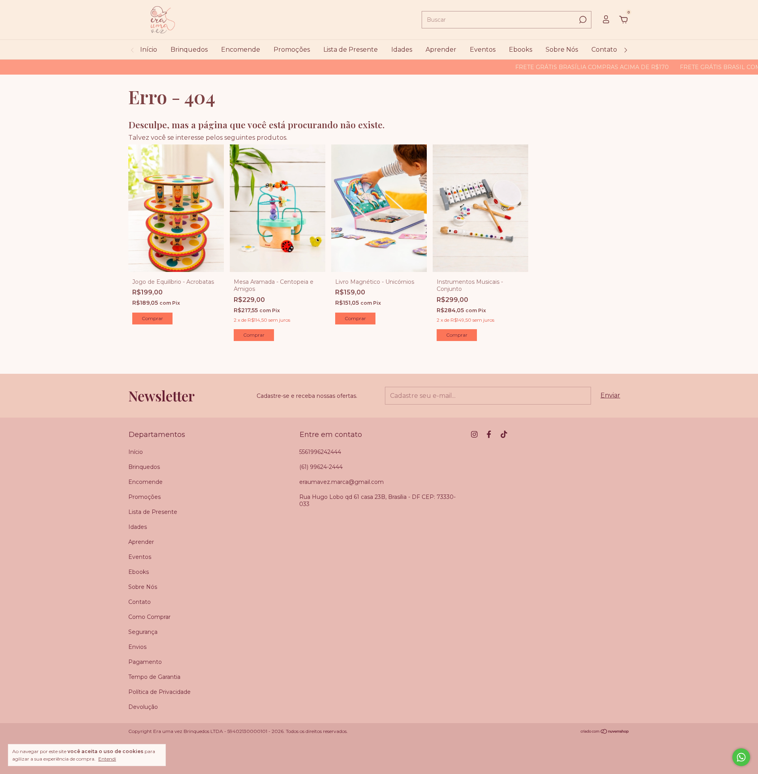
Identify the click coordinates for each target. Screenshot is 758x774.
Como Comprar (149, 616)
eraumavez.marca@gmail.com (341, 481)
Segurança (143, 631)
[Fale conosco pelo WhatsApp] (741, 757)
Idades (401, 49)
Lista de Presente (350, 49)
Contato (604, 49)
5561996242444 (320, 451)
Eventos (482, 49)
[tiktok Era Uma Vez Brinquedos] (504, 434)
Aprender (441, 49)
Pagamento (145, 661)
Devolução (143, 706)
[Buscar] (582, 20)
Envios (137, 646)
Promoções (292, 49)
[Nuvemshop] (605, 732)
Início (148, 49)
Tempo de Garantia (154, 676)
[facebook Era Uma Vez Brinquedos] (489, 434)
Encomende (240, 49)
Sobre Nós (562, 49)
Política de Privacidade (159, 691)
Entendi (107, 759)
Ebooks (520, 49)
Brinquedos (189, 49)
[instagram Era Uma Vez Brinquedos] (474, 434)
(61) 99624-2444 (321, 466)
